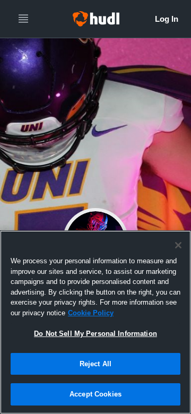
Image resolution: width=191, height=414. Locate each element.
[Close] (178, 245)
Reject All (95, 364)
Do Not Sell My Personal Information (95, 334)
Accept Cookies (95, 394)
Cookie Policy (91, 313)
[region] (95, 322)
